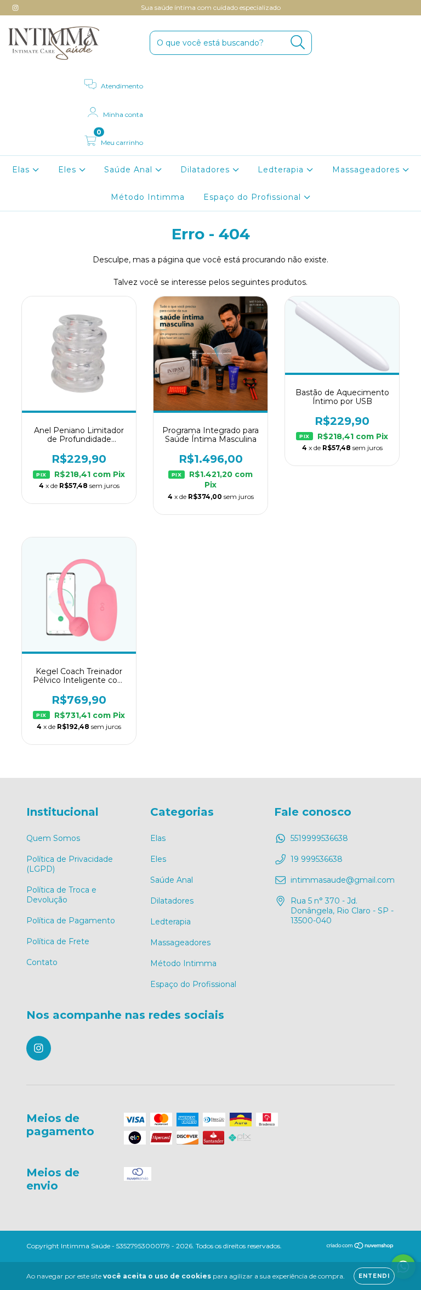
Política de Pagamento (70, 921)
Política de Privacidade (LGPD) (69, 864)
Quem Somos (53, 838)
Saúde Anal (129, 170)
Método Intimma (148, 197)
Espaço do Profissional (253, 197)
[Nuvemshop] (360, 1247)
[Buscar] (298, 42)
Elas (22, 170)
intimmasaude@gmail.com (343, 880)
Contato (42, 962)
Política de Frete (57, 941)
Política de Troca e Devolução (61, 895)
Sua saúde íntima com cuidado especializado (211, 7)
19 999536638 (317, 859)
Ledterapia (282, 170)
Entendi (374, 1276)
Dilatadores (206, 170)
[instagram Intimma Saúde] (15, 8)
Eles (68, 170)
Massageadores (367, 170)
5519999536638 (319, 838)
